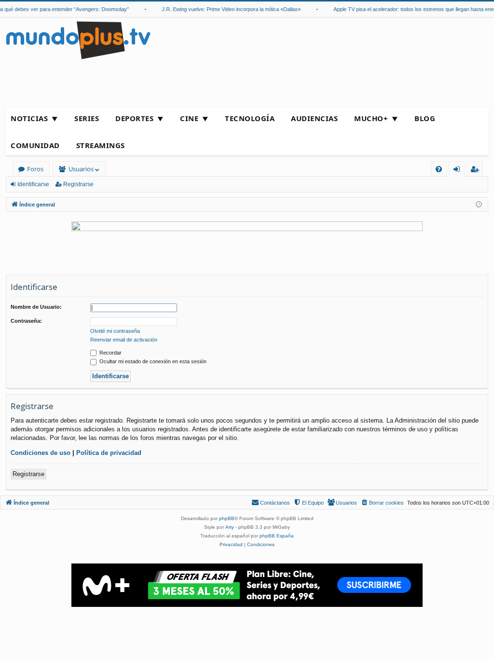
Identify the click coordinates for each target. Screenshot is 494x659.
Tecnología (249, 118)
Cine (189, 118)
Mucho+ (371, 118)
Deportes (134, 118)
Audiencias (314, 118)
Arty (229, 527)
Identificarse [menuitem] (458, 171)
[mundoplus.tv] (78, 39)
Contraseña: (26, 321)
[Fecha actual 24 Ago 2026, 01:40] (479, 204)
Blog (424, 118)
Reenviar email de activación (123, 340)
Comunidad (35, 145)
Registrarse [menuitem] (476, 171)
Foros (35, 169)
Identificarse (33, 184)
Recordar (110, 353)
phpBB (226, 518)
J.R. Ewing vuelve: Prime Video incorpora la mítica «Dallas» (227, 9)
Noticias (29, 118)
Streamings (100, 145)
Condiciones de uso (40, 452)
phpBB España (277, 535)
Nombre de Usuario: (36, 307)
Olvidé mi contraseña (115, 331)
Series (86, 118)
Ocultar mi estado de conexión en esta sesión (152, 361)
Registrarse (78, 184)
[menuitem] (438, 169)
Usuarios (81, 169)
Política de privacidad (108, 452)
